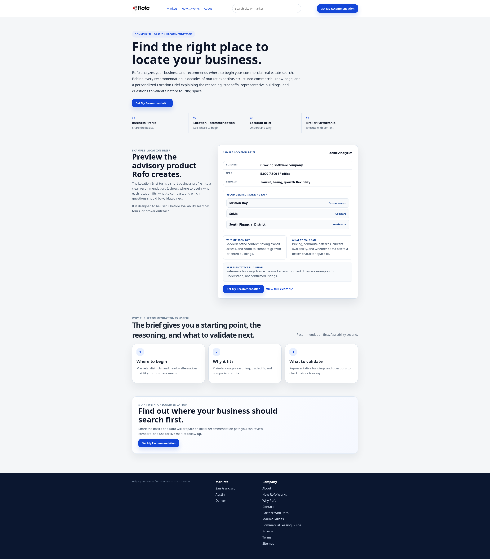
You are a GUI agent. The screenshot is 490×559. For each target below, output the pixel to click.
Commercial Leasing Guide (281, 525)
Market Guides (273, 519)
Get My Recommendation (337, 8)
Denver (221, 500)
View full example (279, 289)
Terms (266, 537)
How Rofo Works (274, 494)
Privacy (267, 531)
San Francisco (225, 488)
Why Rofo (269, 500)
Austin (220, 494)
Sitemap (268, 543)
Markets (172, 8)
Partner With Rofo (275, 513)
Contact (268, 507)
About (208, 8)
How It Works (191, 8)
